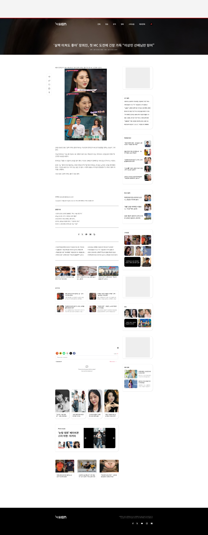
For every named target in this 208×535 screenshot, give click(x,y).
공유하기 (49, 80)
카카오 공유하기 (86, 234)
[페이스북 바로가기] (132, 523)
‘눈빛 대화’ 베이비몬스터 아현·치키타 (68, 434)
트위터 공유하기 (82, 234)
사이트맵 (147, 516)
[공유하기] (49, 80)
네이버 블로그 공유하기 (90, 234)
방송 (106, 24)
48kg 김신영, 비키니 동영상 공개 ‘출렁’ (66, 216)
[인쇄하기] (49, 88)
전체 (99, 24)
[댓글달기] (49, 84)
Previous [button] (85, 438)
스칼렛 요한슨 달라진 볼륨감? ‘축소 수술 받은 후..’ (69, 213)
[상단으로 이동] (49, 92)
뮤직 (114, 24)
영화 (122, 24)
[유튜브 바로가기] (142, 523)
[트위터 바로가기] (137, 523)
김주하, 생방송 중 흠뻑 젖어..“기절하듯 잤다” (67, 221)
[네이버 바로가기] (152, 523)
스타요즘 (131, 24)
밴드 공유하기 (94, 234)
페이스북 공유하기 (78, 234)
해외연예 (142, 24)
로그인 (151, 516)
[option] (99, 438)
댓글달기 (49, 84)
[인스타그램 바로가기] (147, 523)
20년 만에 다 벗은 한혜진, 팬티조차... (65, 219)
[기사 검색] (150, 24)
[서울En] (60, 24)
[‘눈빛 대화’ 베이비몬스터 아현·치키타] (99, 438)
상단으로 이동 (49, 92)
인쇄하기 (49, 88)
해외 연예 (126, 367)
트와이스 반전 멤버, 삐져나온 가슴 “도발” (66, 224)
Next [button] (114, 438)
